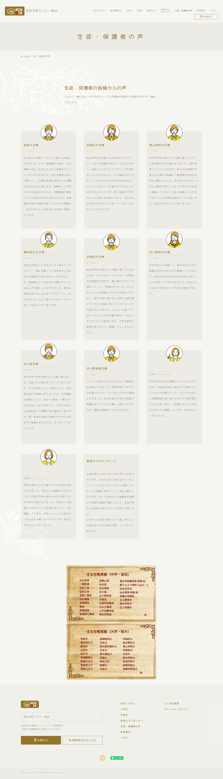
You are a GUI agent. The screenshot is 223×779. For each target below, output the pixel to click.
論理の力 (151, 10)
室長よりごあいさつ (165, 10)
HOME (27, 56)
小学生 (129, 10)
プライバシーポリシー (176, 709)
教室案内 (201, 10)
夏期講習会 (116, 10)
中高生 (139, 10)
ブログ (213, 10)
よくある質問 (171, 703)
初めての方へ (99, 10)
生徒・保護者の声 (183, 10)
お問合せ (207, 16)
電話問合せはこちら (84, 740)
